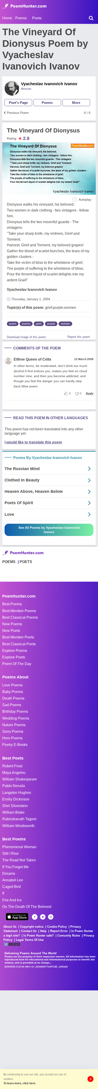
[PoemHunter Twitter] (43, 917)
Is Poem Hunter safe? (38, 935)
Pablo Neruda (13, 786)
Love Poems (12, 685)
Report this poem (78, 337)
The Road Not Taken (19, 860)
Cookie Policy (57, 926)
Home (7, 18)
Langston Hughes (16, 793)
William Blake (13, 812)
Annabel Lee (12, 880)
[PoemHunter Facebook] (35, 917)
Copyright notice (32, 926)
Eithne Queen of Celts (32, 359)
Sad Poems (11, 705)
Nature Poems (14, 725)
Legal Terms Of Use (30, 940)
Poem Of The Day (16, 664)
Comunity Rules (68, 935)
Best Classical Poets (19, 644)
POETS (26, 562)
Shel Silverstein (15, 806)
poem (12, 323)
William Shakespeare (19, 779)
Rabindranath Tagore (19, 819)
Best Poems (12, 604)
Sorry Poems (12, 731)
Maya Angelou (14, 773)
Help (43, 931)
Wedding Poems (15, 718)
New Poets (11, 631)
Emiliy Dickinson (15, 799)
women (65, 323)
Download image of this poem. (27, 337)
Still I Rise (10, 853)
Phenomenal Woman (19, 847)
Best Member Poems (19, 611)
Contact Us (28, 931)
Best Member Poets (18, 637)
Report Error (59, 931)
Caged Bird (11, 887)
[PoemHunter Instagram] (51, 917)
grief (38, 323)
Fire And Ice (12, 900)
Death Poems (13, 698)
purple (51, 323)
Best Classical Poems (20, 617)
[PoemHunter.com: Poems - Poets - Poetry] (24, 6)
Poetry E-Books (15, 745)
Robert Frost (12, 766)
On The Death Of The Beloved (26, 907)
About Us (9, 926)
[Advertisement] (49, 1039)
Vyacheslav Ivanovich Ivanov (49, 84)
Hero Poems (12, 738)
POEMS (8, 562)
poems (26, 323)
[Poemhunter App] (17, 916)
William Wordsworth (18, 826)
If (3, 893)
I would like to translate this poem (33, 442)
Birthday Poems (15, 711)
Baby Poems (12, 692)
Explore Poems (14, 651)
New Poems (12, 624)
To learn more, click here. (19, 1083)
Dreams (8, 873)
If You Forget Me (15, 867)
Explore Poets (13, 657)
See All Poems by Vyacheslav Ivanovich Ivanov (49, 530)
